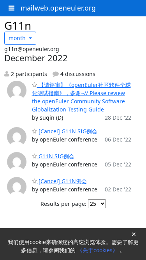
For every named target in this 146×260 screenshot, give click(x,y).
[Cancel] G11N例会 (62, 181)
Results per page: (63, 203)
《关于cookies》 (98, 250)
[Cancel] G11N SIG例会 (67, 131)
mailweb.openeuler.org (58, 7)
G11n (17, 25)
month (18, 38)
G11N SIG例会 (55, 156)
